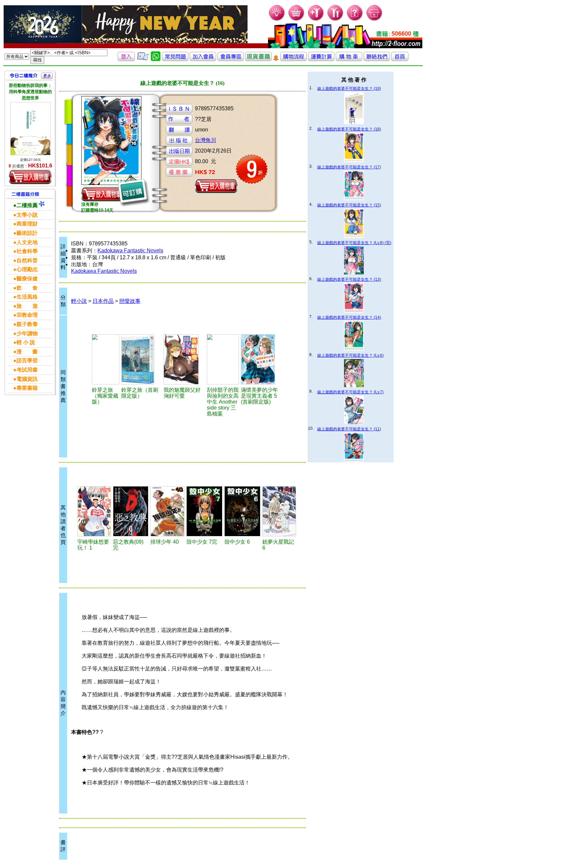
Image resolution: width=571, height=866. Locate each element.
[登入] (126, 59)
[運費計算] (321, 59)
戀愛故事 (129, 301)
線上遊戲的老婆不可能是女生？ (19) (349, 88)
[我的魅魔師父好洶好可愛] (184, 359)
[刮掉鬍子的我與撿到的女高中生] (223, 359)
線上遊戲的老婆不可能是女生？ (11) (349, 429)
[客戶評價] (142, 59)
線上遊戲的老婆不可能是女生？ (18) (349, 129)
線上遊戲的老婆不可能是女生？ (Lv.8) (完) (354, 242)
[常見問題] (355, 20)
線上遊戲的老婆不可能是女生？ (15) (349, 205)
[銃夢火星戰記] (279, 511)
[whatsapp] (156, 59)
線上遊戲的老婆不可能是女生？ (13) (349, 279)
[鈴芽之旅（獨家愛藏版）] (105, 359)
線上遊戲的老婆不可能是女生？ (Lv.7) (350, 392)
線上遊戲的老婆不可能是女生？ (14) (349, 317)
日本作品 (103, 301)
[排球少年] (167, 511)
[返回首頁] (399, 59)
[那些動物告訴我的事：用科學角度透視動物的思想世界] (30, 129)
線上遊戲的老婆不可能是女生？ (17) (349, 167)
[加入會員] (316, 20)
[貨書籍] (258, 59)
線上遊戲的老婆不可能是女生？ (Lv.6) (350, 355)
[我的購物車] (296, 20)
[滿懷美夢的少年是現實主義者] (261, 359)
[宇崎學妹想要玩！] (94, 511)
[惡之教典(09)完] (130, 511)
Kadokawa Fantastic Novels (130, 250)
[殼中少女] (204, 511)
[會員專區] (230, 59)
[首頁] (374, 20)
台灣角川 (205, 140)
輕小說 (79, 301)
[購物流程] (293, 59)
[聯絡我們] (376, 59)
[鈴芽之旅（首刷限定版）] (141, 359)
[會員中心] (335, 20)
